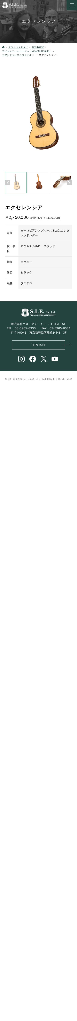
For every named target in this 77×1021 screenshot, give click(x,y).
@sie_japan (21, 359)
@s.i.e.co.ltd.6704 (55, 359)
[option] (38, 116)
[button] (7, 182)
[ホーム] (3, 47)
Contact (38, 345)
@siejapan (33, 359)
